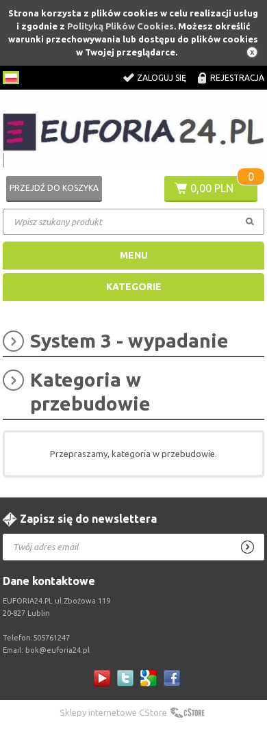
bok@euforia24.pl (57, 650)
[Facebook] (172, 678)
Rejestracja (237, 77)
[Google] (148, 678)
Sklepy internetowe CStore (113, 712)
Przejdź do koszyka (54, 187)
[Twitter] (125, 678)
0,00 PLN (211, 188)
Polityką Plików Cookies (120, 26)
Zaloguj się (161, 77)
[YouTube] (102, 678)
